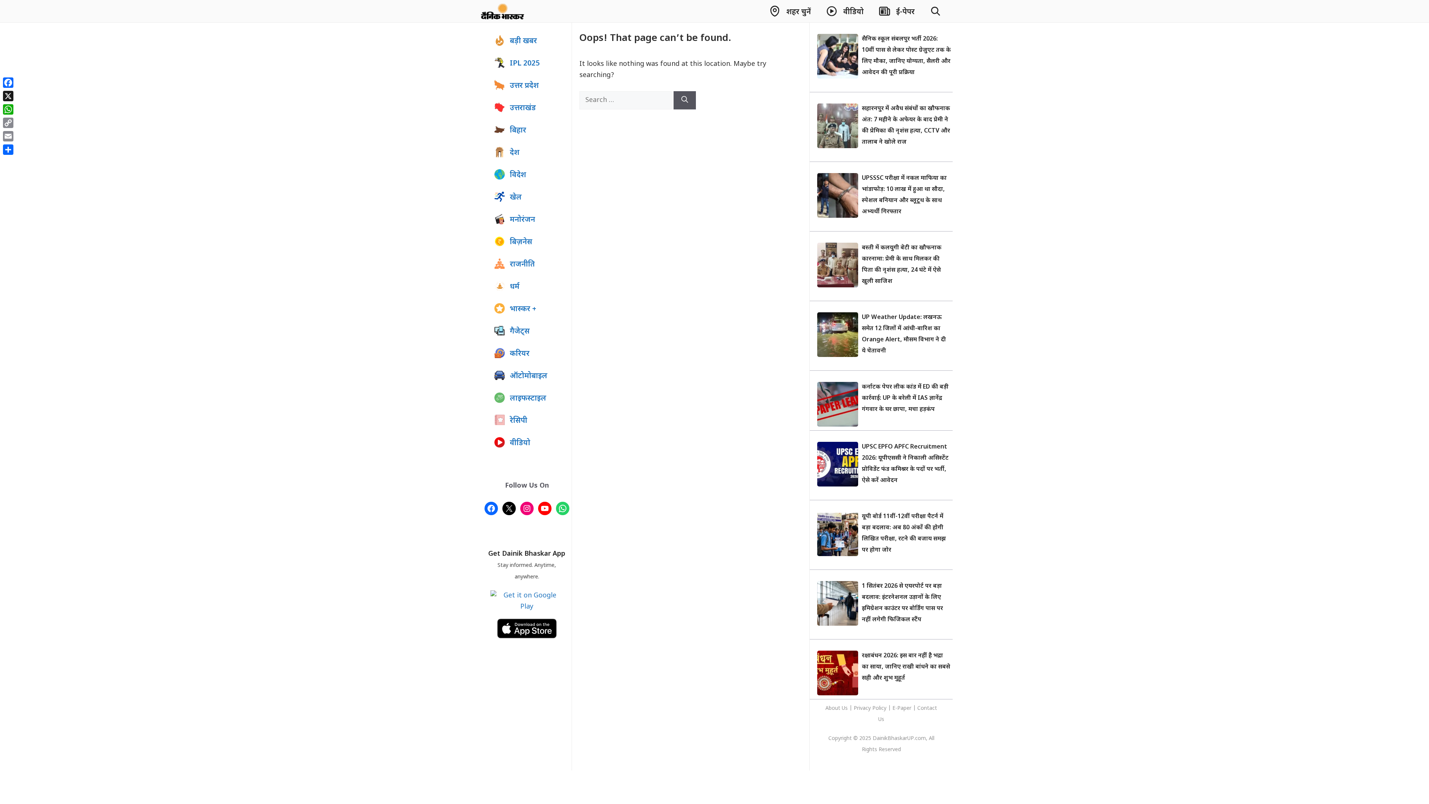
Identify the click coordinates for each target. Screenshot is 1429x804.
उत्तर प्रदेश (524, 86)
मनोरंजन (522, 220)
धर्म (515, 287)
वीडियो (520, 443)
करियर (520, 354)
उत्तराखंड (523, 108)
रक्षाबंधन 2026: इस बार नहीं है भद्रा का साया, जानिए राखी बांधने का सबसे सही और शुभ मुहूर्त (906, 667)
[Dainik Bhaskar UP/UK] (503, 11)
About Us (837, 708)
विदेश (518, 175)
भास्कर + (523, 309)
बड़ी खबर (523, 41)
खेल (516, 197)
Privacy (863, 708)
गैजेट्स (520, 331)
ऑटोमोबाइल (528, 376)
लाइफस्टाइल (528, 398)
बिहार (518, 130)
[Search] (685, 100)
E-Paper (901, 708)
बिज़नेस (521, 242)
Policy (879, 708)
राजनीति (522, 264)
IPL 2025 (525, 63)
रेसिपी (518, 421)
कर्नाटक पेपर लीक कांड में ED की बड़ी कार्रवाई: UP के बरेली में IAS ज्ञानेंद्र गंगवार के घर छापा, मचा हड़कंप (905, 398)
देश (515, 153)
